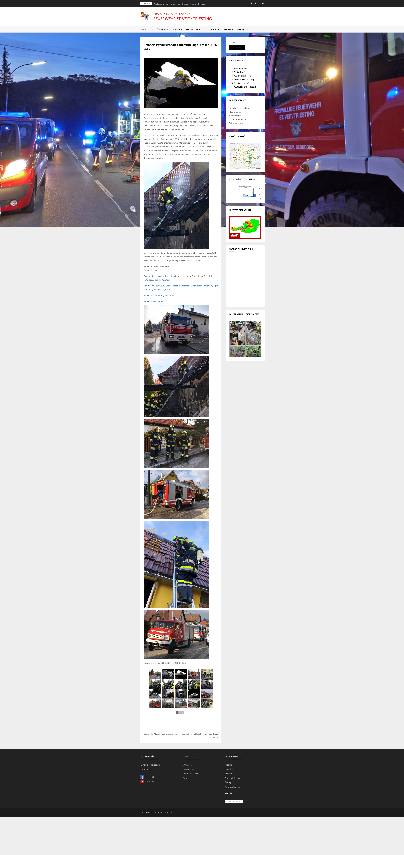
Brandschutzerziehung (239, 108)
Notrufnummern (237, 112)
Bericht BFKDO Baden (153, 301)
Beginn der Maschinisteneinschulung (160, 734)
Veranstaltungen (232, 787)
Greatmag (164, 812)
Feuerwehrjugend (233, 778)
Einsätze (228, 773)
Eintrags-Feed (189, 769)
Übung (228, 782)
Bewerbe (229, 769)
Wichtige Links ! (236, 123)
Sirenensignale (236, 115)
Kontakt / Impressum (150, 765)
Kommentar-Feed (190, 773)
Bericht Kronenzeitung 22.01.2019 (159, 295)
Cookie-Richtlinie (148, 769)
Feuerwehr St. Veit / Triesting (182, 18)
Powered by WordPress (147, 812)
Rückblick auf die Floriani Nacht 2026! (171, 4)
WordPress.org (189, 778)
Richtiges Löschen (237, 119)
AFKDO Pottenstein (161, 280)
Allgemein (229, 765)
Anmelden (187, 765)
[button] (251, 3)
